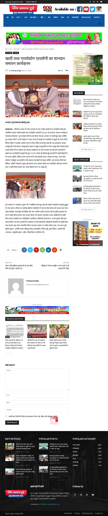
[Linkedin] (48, 250)
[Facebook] (90, 1)
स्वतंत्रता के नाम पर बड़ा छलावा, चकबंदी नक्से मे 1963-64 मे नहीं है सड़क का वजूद (92, 168)
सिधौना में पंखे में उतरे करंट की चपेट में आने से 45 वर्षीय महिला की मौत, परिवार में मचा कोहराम (92, 201)
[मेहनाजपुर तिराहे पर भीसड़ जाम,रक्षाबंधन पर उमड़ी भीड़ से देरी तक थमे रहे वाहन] (77, 178)
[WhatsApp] (42, 250)
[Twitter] (97, 1)
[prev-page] (7, 354)
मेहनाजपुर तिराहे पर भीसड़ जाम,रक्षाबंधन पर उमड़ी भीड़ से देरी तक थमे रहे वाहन (92, 178)
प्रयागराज (16, 53)
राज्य (10, 49)
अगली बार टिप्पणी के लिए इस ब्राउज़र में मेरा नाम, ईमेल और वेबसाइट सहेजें (33, 416)
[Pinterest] (36, 250)
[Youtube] (101, 1)
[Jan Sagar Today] (23, 9)
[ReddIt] (54, 250)
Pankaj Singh (16, 71)
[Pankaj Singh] (7, 70)
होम (6, 49)
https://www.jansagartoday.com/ (37, 284)
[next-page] (11, 354)
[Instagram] (93, 1)
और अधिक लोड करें (86, 149)
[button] (100, 24)
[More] (60, 250)
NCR (7, 337)
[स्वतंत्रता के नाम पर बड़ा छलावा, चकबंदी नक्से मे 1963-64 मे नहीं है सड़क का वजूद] (77, 168)
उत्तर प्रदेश (16, 49)
